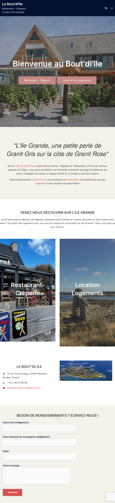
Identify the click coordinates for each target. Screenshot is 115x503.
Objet (6, 451)
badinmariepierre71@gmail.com (23, 387)
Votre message (11, 465)
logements (40, 183)
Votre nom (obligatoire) (16, 422)
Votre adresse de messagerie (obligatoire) (26, 436)
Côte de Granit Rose (25, 166)
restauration (73, 179)
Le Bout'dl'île (12, 4)
